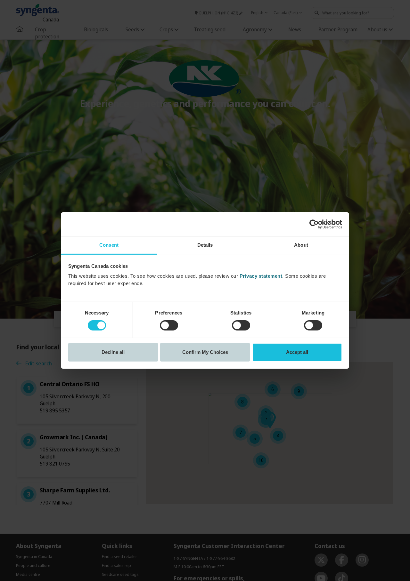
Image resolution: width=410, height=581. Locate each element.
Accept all (297, 352)
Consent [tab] (109, 245)
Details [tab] (205, 245)
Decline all (113, 352)
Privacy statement (261, 276)
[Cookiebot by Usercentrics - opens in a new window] (314, 224)
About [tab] (301, 245)
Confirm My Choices (205, 352)
